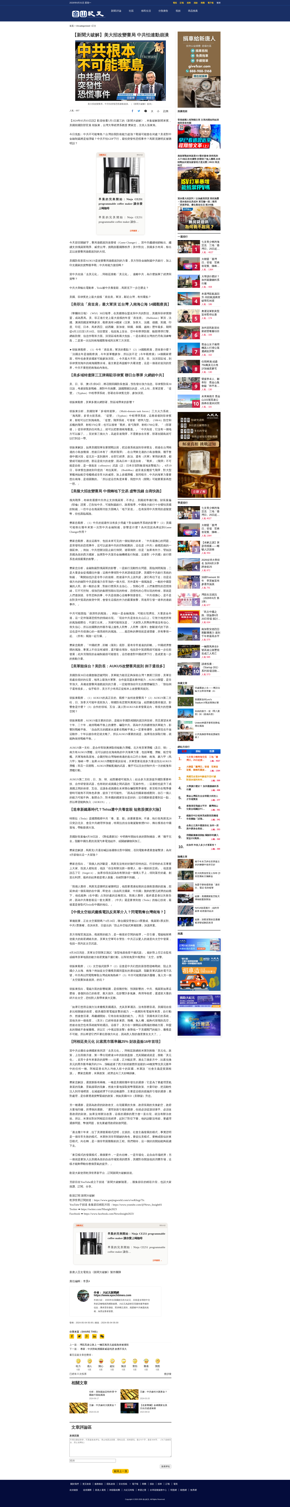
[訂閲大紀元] (199, 950)
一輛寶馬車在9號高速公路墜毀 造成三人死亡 (210, 650)
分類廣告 (163, 11)
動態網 (183, 1490)
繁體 (219, 3)
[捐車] (199, 990)
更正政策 (86, 1484)
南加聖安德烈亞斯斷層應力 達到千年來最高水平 (210, 633)
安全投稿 (123, 1484)
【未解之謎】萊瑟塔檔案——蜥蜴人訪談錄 (210, 546)
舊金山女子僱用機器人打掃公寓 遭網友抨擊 (210, 348)
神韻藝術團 (114, 1490)
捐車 (189, 3)
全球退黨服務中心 (158, 1490)
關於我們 (74, 1484)
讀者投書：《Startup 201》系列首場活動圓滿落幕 (210, 668)
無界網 (193, 1490)
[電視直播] (199, 1035)
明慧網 (173, 1490)
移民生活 (146, 11)
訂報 (182, 3)
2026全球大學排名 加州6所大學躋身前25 (210, 563)
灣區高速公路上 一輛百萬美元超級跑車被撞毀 (104, 1344)
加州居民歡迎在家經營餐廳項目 (210, 329)
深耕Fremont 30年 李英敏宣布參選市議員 (210, 581)
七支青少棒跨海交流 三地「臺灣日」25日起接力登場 (210, 245)
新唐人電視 (100, 1490)
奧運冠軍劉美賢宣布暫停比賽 (210, 313)
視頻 (178, 11)
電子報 (211, 3)
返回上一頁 (120, 1471)
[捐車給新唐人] (199, 107)
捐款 (196, 3)
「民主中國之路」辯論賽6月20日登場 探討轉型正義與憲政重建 (210, 615)
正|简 (165, 111)
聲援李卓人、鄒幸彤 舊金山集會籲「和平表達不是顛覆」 (210, 383)
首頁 (71, 26)
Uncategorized (83, 26)
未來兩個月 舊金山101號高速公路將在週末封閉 (210, 400)
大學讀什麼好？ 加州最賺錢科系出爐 (210, 280)
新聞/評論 (116, 11)
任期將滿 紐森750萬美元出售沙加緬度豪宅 (209, 365)
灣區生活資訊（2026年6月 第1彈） (210, 598)
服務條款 (99, 1484)
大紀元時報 (129, 1490)
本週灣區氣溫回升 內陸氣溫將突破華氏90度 (210, 297)
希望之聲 (142, 1490)
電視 (175, 3)
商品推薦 (193, 11)
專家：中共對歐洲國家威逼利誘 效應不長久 (103, 1349)
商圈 (203, 3)
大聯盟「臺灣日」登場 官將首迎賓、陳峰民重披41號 (210, 263)
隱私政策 (111, 1484)
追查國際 (87, 1490)
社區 (131, 11)
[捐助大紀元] (199, 1006)
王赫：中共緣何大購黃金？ (153, 1391)
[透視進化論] (199, 497)
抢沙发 (167, 1374)
